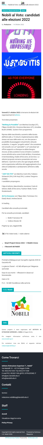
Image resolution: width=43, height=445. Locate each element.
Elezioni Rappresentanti (11, 10)
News (23, 10)
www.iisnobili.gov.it (7, 339)
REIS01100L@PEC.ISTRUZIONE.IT (23, 373)
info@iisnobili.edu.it (9, 378)
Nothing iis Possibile (10, 125)
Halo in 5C (5, 279)
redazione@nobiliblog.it (9, 346)
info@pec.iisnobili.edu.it (10, 376)
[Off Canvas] (3, 3)
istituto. (18, 115)
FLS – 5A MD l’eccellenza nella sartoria (16, 283)
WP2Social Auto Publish (12, 438)
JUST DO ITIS (8, 174)
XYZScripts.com (33, 438)
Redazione (7, 24)
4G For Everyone (8, 196)
